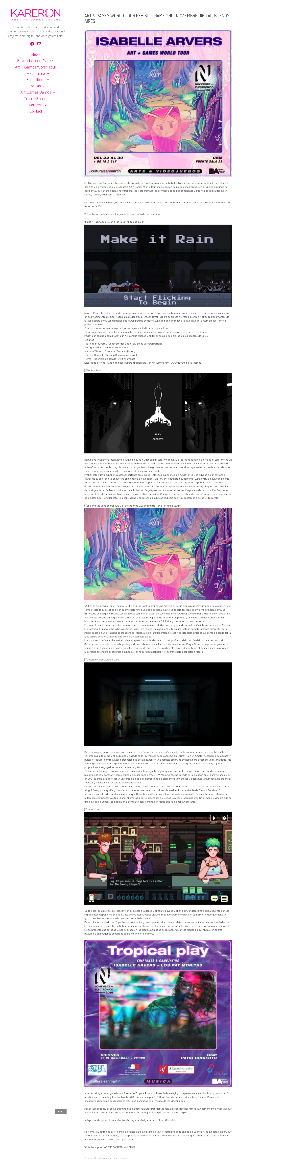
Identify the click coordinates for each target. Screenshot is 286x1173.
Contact (35, 111)
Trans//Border (36, 98)
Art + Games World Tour (35, 67)
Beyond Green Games (35, 60)
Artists (36, 86)
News (35, 54)
